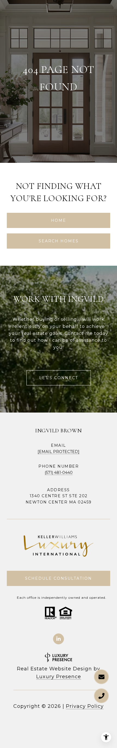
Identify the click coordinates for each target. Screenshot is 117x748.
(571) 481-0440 (59, 472)
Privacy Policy (85, 706)
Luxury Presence (58, 677)
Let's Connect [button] (58, 377)
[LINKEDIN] (58, 638)
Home (58, 220)
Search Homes (59, 241)
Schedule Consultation (58, 578)
